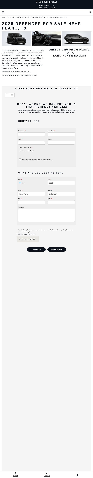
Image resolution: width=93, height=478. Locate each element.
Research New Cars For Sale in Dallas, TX (22, 17)
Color (50, 199)
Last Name (51, 131)
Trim (20, 199)
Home (4, 17)
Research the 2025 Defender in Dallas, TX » (16, 72)
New (23, 183)
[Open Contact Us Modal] (90, 12)
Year (49, 180)
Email (20, 139)
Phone (50, 139)
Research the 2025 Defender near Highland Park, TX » (19, 75)
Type (20, 180)
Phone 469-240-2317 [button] (46, 8)
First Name (22, 131)
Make (20, 191)
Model (50, 191)
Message (21, 207)
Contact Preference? (25, 147)
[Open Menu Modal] (3, 12)
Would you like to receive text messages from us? (37, 159)
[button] (36, 249)
